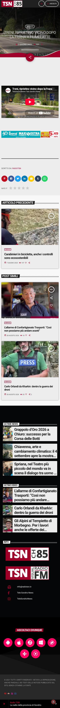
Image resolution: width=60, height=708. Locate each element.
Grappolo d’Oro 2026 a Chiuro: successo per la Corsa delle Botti (32, 434)
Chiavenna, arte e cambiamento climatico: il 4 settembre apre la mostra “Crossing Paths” (35, 454)
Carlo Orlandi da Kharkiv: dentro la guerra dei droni (33, 510)
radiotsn (16, 168)
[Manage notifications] (53, 702)
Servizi (29, 26)
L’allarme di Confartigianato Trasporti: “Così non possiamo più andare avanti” (27, 329)
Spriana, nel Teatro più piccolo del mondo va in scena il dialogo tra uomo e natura (35, 471)
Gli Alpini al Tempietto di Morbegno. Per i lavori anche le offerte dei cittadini (33, 528)
